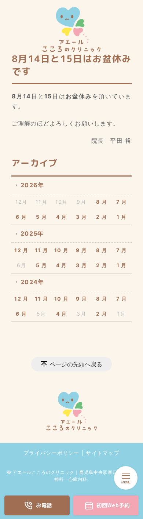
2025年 (32, 233)
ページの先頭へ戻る (76, 364)
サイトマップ (103, 453)
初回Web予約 (112, 505)
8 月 (101, 202)
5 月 (41, 217)
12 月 (21, 250)
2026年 (32, 185)
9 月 (81, 250)
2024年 (32, 282)
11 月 (41, 250)
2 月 (101, 217)
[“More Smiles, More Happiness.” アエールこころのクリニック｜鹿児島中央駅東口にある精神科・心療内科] (71, 29)
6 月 (21, 217)
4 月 (61, 217)
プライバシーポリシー (51, 453)
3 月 (81, 217)
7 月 (121, 202)
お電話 (44, 505)
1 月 (122, 217)
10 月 (61, 250)
